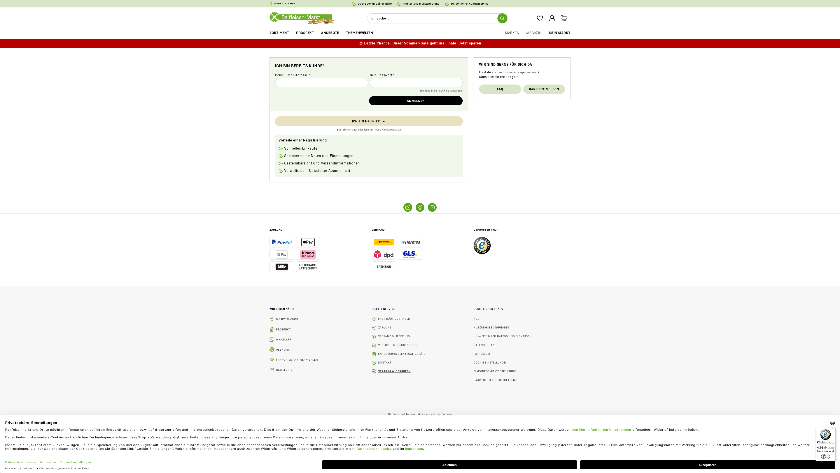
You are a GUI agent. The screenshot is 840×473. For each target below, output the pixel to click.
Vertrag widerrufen (394, 371)
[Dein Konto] (552, 18)
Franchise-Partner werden (297, 359)
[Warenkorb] (564, 18)
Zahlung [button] (276, 229)
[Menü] (833, 429)
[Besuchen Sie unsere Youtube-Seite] (432, 207)
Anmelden (416, 100)
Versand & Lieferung (394, 336)
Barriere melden (544, 89)
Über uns (283, 349)
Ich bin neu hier (366, 121)
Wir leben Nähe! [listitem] (282, 309)
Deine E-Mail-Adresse (292, 75)
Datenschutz (484, 345)
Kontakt (385, 362)
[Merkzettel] (540, 18)
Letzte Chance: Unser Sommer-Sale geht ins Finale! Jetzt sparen (422, 43)
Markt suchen (287, 319)
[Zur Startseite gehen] (305, 18)
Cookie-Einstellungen (491, 362)
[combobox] (436, 18)
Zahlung (385, 327)
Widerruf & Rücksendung (397, 345)
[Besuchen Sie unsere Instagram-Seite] (407, 207)
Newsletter (285, 369)
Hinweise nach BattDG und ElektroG (502, 336)
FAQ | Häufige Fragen (394, 318)
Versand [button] (378, 229)
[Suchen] (502, 18)
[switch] (825, 456)
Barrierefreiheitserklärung (495, 380)
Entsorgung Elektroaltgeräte (401, 353)
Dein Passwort (382, 75)
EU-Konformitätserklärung (495, 371)
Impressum (482, 353)
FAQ (500, 89)
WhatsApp (284, 339)
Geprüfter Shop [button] (486, 229)
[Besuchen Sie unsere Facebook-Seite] (420, 207)
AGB (476, 318)
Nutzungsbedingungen (491, 327)
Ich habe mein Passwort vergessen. (441, 90)
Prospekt (283, 329)
